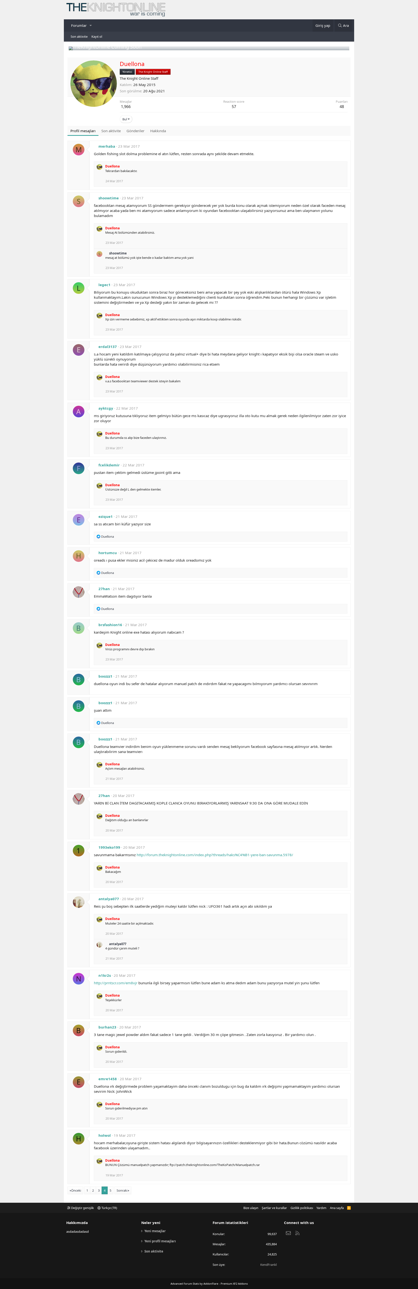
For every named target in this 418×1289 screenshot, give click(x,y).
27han (104, 588)
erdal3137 (107, 346)
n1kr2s (104, 975)
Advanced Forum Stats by (209, 1283)
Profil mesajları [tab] (83, 130)
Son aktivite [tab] (111, 130)
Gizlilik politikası (302, 1208)
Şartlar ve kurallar (274, 1208)
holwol (104, 1135)
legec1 (104, 284)
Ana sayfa (337, 1208)
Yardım (321, 1208)
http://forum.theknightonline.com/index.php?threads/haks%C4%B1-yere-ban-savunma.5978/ (215, 854)
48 (342, 106)
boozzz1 (105, 676)
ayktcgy (105, 408)
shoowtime (108, 198)
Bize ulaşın (250, 1208)
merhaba (106, 146)
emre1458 (107, 1078)
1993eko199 (109, 847)
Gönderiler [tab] (135, 130)
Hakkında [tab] (158, 130)
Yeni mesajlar (155, 1231)
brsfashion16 (110, 624)
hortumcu (107, 552)
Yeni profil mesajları (160, 1241)
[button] (90, 25)
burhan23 (107, 1027)
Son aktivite (79, 36)
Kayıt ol (96, 36)
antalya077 (108, 898)
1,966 (126, 106)
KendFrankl (268, 1264)
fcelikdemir (109, 465)
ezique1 (105, 516)
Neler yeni (150, 1222)
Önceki (76, 1190)
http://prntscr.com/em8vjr (115, 982)
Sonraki (122, 1190)
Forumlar (79, 25)
